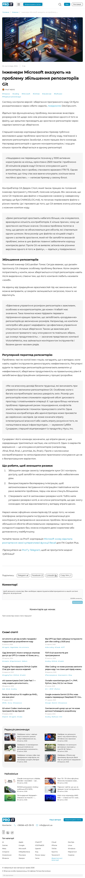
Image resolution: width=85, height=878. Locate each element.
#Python (57, 689)
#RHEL (4, 703)
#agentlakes (14, 647)
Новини (15, 12)
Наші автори (55, 820)
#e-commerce (24, 647)
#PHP (51, 689)
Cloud (54, 842)
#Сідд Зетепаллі (15, 661)
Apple (21, 842)
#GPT (63, 647)
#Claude (57, 647)
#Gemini (54, 703)
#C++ (47, 689)
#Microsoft (26, 94)
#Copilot (61, 661)
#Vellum (24, 661)
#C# (60, 717)
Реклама (22, 855)
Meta (4, 849)
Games (5, 845)
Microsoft (22, 849)
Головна (5, 12)
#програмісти (63, 675)
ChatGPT (38, 842)
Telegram (12, 832)
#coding (16, 94)
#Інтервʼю (5, 661)
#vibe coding (49, 647)
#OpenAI (5, 717)
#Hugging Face (7, 675)
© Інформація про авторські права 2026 (18, 867)
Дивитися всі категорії (57, 859)
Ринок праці (40, 855)
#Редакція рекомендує (11, 97)
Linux (70, 845)
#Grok (8, 689)
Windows (71, 849)
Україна (71, 855)
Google (21, 845)
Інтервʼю (5, 852)
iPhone (54, 845)
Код (36, 852)
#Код (70, 675)
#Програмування (51, 675)
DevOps (71, 842)
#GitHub (36, 94)
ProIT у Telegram (31, 550)
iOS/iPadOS (39, 845)
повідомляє (54, 105)
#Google (48, 703)
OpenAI (38, 849)
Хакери (22, 858)
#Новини (6, 94)
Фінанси (5, 858)
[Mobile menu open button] (18, 4)
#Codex (19, 717)
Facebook (3, 832)
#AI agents (5, 647)
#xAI (3, 689)
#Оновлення (17, 703)
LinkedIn (8, 832)
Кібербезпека (24, 852)
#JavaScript (46, 94)
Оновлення (6, 855)
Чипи (37, 858)
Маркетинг (72, 852)
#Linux (10, 703)
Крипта (55, 852)
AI (3, 842)
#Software (58, 94)
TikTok (54, 849)
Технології (56, 855)
